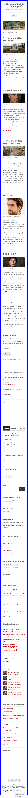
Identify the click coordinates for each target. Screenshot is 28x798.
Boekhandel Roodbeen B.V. (10, 384)
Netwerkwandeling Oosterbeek (12, 39)
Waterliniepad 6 (7, 554)
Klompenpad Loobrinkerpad (10, 718)
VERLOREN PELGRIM (13, 90)
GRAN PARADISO (7, 550)
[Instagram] (19, 780)
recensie (16, 637)
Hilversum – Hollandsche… (15, 694)
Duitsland (10, 629)
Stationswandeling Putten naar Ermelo (13, 715)
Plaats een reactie (14, 54)
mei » (8, 616)
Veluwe (12, 644)
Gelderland (8, 632)
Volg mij (7, 353)
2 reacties (12, 268)
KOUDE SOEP (9, 254)
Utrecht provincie (8, 642)
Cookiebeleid (16, 791)
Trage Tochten (16, 639)
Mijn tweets (6, 661)
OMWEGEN (8, 195)
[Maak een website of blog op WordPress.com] (14, 784)
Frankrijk (18, 629)
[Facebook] (9, 780)
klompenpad (7, 634)
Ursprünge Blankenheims (14, 684)
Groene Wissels (17, 632)
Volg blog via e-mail (9, 335)
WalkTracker (6, 744)
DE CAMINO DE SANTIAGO (10, 547)
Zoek (4, 485)
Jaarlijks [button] (22, 428)
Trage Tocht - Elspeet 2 (9, 733)
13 (14, 604)
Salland (22, 637)
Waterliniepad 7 (7, 540)
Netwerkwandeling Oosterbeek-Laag (12, 142)
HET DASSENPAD (8, 737)
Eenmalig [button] (6, 428)
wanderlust (10, 650)
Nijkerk (18, 634)
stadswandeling (7, 639)
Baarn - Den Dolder (8, 708)
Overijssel (11, 637)
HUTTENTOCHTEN (13, 674)
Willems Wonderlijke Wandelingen (14, 5)
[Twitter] (15, 780)
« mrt (4, 616)
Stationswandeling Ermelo (10, 740)
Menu (14, 15)
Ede (14, 629)
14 (17, 604)
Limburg (13, 634)
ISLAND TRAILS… (12, 672)
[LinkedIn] (12, 780)
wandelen (10, 647)
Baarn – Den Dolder (8, 543)
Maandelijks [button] (14, 428)
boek (5, 629)
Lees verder (19, 80)
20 (14, 608)
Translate (15, 567)
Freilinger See (11, 689)
